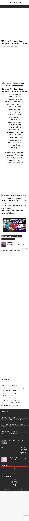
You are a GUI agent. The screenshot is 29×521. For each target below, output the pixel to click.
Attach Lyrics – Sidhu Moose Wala (9, 405)
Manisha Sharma (7, 239)
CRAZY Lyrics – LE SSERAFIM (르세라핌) (11, 402)
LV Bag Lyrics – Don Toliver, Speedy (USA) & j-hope (13, 388)
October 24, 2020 (6, 46)
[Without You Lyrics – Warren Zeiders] (10, 448)
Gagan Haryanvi (9, 236)
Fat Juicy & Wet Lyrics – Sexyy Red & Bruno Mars (13, 393)
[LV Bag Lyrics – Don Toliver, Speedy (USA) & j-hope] (4, 460)
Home (14, 479)
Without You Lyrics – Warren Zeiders (10, 385)
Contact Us (14, 481)
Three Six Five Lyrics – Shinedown (9, 390)
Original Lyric (15, 46)
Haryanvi (18, 236)
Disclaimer (14, 484)
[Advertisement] (14, 25)
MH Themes (23, 489)
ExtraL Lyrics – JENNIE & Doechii (9, 383)
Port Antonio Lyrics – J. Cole (8, 398)
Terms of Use (15, 485)
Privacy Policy (14, 482)
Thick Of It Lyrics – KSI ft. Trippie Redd (10, 400)
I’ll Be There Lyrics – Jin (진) (7, 395)
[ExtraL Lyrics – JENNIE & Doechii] (4, 443)
